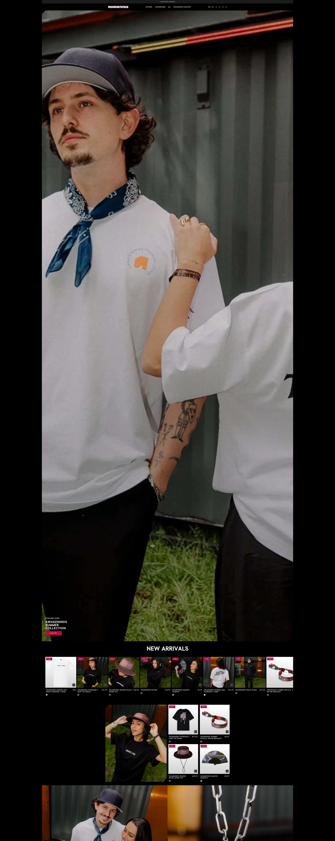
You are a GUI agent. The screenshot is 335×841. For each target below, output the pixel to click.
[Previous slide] (49, 672)
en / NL (211, 6)
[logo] (118, 7)
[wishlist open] (223, 7)
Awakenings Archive (182, 6)
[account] (219, 7)
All (169, 6)
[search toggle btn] (216, 7)
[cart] (226, 7)
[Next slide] (286, 672)
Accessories (160, 6)
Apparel (149, 6)
